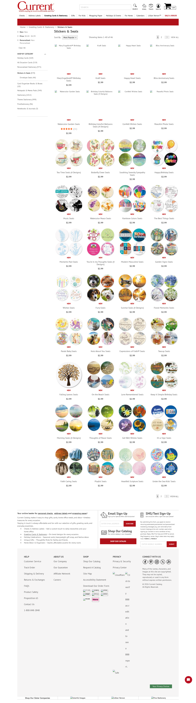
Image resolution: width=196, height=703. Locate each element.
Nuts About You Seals (100, 351)
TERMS (146, 539)
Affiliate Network (62, 573)
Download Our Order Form (96, 585)
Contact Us (29, 604)
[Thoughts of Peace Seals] (100, 431)
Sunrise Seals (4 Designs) (132, 307)
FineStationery (27, 104)
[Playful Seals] (100, 475)
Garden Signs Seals (164, 261)
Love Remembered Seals (132, 394)
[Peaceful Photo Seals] (164, 117)
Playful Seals (101, 481)
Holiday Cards (27, 58)
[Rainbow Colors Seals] (132, 212)
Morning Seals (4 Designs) (69, 438)
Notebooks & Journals (29, 108)
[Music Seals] (69, 212)
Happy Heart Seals (132, 78)
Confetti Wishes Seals (132, 124)
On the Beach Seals (100, 394)
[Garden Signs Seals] (164, 255)
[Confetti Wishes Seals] (132, 117)
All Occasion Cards (29, 62)
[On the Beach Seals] (100, 388)
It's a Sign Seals (164, 438)
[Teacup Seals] (164, 344)
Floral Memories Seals (164, 307)
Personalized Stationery (31, 67)
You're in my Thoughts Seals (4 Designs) (100, 263)
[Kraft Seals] (100, 71)
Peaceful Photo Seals (164, 124)
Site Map (87, 573)
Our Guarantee (61, 567)
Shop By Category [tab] (25, 54)
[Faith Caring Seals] (69, 475)
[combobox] (105, 7)
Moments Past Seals (69, 261)
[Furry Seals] (100, 301)
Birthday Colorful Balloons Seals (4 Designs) (101, 125)
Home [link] (22, 27)
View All (175, 37)
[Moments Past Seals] (69, 255)
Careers (57, 579)
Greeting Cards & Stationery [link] (41, 27)
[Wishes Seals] (69, 301)
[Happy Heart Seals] (132, 71)
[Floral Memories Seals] (164, 301)
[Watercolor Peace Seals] (100, 212)
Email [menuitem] (144, 9)
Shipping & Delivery (34, 573)
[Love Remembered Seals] (132, 388)
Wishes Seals (69, 307)
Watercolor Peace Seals (100, 218)
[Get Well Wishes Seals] (132, 431)
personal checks (45, 513)
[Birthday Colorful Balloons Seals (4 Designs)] (100, 117)
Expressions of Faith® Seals (132, 351)
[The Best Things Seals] (164, 212)
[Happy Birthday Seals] (164, 166)
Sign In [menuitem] (158, 9)
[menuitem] (22, 16)
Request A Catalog (92, 567)
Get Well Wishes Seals (132, 438)
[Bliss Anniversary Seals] (164, 71)
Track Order (29, 567)
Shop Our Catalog (118, 541)
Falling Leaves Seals (68, 394)
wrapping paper (79, 513)
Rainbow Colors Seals (132, 218)
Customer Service (32, 561)
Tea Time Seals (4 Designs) (69, 172)
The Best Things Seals (164, 218)
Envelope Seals (30, 77)
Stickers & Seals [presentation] (64, 27)
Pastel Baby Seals (69, 351)
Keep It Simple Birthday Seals (164, 394)
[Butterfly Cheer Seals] (100, 166)
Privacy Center (120, 567)
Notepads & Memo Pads (31, 90)
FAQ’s (26, 585)
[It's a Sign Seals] (164, 431)
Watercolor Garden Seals (69, 124)
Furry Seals (100, 307)
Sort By (57, 37)
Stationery (26, 95)
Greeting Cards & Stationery (35, 534)
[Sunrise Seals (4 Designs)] (132, 301)
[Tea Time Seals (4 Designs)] (69, 166)
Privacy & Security (122, 561)
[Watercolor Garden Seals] (69, 117)
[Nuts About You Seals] (100, 344)
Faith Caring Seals (69, 481)
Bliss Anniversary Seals (164, 78)
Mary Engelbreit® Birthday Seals (69, 79)
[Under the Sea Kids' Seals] (164, 475)
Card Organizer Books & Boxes (29, 85)
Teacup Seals (164, 351)
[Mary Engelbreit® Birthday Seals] (69, 71)
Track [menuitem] (151, 9)
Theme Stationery (28, 99)
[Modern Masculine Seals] (132, 255)
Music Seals (68, 218)
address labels (61, 513)
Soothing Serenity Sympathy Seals (132, 173)
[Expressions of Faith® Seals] (132, 344)
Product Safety (31, 592)
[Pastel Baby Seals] (69, 344)
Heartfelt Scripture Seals (132, 481)
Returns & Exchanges (34, 579)
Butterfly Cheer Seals (100, 172)
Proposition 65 (31, 598)
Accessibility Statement (94, 579)
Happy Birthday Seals (164, 172)
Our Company (60, 561)
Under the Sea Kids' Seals (164, 481)
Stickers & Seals (28, 73)
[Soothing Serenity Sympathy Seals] (132, 166)
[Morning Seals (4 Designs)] (69, 431)
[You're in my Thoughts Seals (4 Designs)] (100, 255)
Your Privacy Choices (161, 686)
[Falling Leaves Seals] (69, 388)
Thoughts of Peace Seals (100, 438)
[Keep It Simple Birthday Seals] (164, 388)
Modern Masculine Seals (132, 261)
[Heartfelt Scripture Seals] (132, 475)
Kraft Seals (100, 78)
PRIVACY (154, 539)
